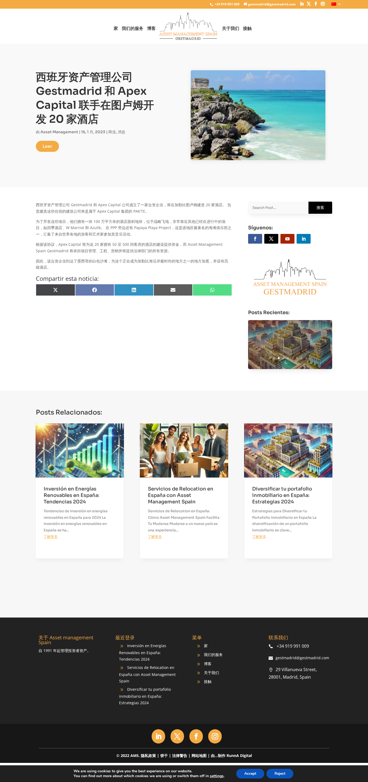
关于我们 (230, 28)
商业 (112, 131)
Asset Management (59, 131)
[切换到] (336, 5)
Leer (47, 146)
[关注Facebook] (255, 239)
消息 (121, 131)
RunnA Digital (239, 755)
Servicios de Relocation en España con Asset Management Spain (180, 495)
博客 (151, 28)
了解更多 (51, 536)
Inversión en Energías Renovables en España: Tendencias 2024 (71, 495)
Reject (280, 773)
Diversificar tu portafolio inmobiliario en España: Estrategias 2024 (290, 343)
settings (217, 776)
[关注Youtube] (287, 239)
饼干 (164, 755)
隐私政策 (148, 755)
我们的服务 (132, 28)
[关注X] (271, 239)
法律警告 (179, 755)
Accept (250, 773)
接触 (247, 28)
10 (311, 358)
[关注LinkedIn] (304, 239)
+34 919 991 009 (226, 4)
